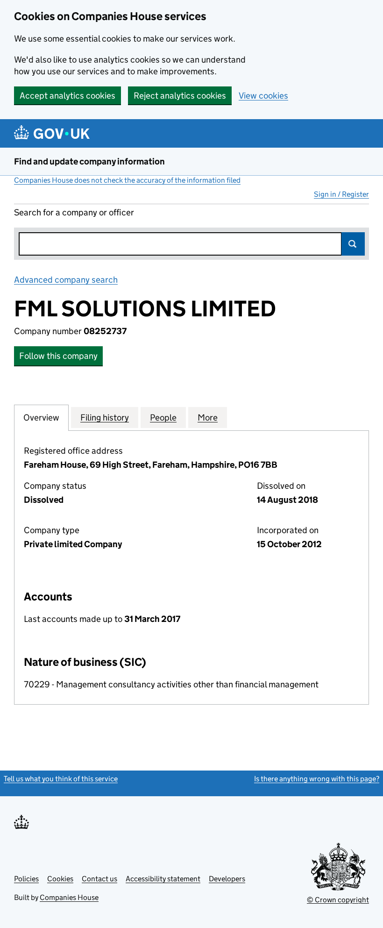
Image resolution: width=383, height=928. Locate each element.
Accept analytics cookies (67, 95)
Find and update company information (89, 161)
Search (353, 244)
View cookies (263, 95)
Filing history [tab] (104, 417)
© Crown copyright (338, 899)
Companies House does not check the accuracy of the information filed (127, 180)
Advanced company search (66, 279)
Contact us (99, 878)
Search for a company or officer (74, 212)
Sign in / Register (341, 194)
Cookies (60, 878)
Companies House (69, 897)
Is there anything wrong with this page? (316, 778)
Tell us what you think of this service (61, 778)
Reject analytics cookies (180, 95)
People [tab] (163, 417)
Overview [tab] (41, 417)
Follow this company (58, 355)
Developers (227, 878)
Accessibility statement (163, 878)
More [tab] (208, 417)
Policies (26, 878)
